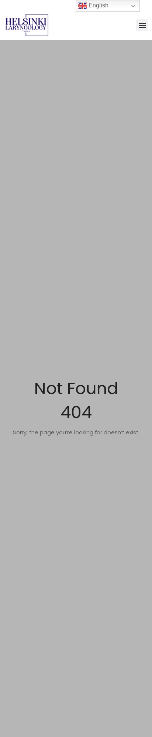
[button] (142, 25)
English (97, 5)
